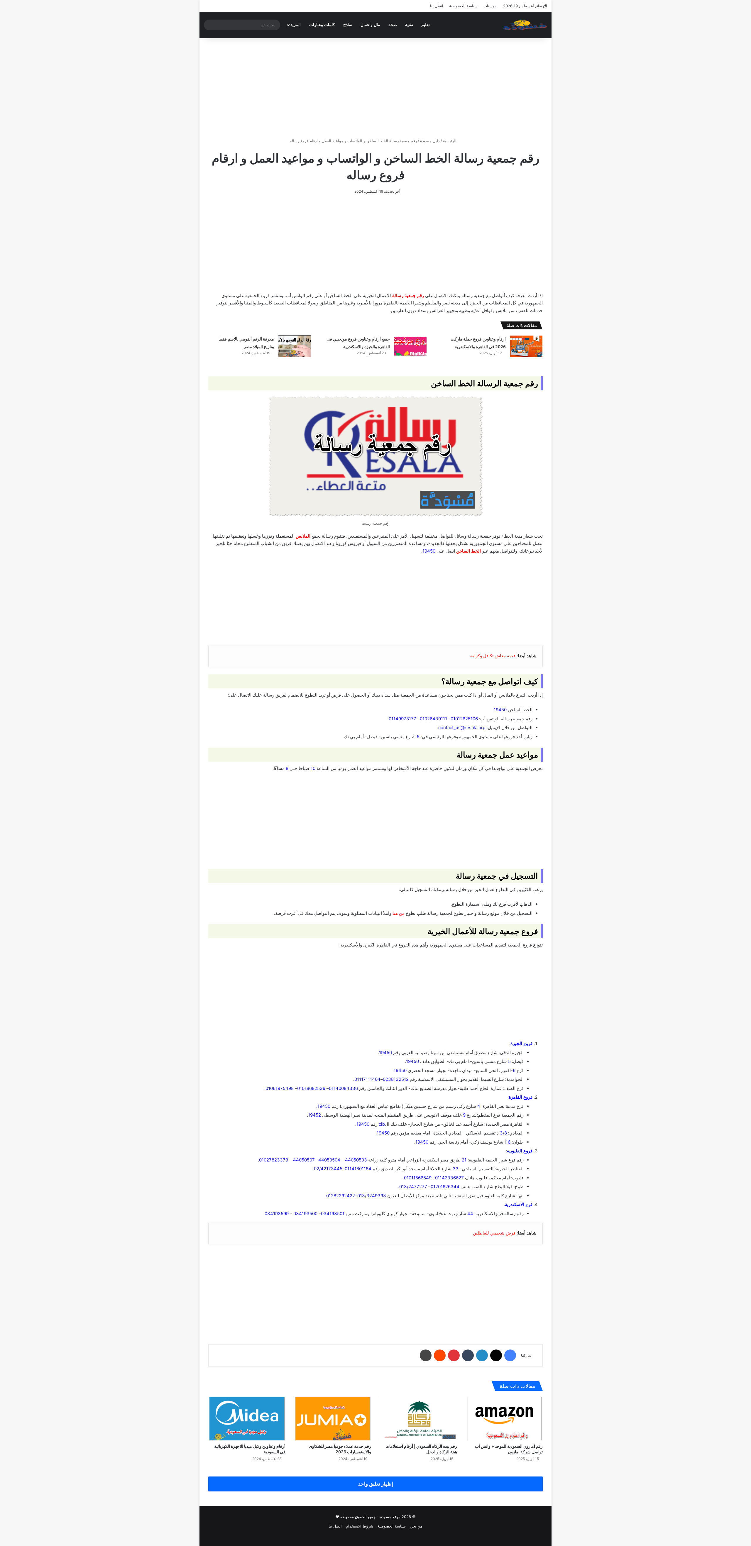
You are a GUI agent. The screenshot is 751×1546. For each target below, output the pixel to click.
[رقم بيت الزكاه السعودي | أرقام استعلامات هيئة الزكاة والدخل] (418, 1418)
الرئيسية (450, 140)
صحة (392, 25)
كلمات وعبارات (322, 25)
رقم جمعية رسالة (408, 295)
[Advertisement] (375, 88)
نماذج (347, 25)
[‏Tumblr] (468, 1355)
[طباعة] (426, 1355)
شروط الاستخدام (359, 1526)
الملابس (303, 536)
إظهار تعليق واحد (375, 1484)
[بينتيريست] (454, 1355)
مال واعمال (370, 25)
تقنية (409, 25)
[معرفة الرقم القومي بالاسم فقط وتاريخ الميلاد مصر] (294, 346)
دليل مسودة (430, 140)
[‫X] (496, 1355)
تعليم (425, 25)
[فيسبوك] (510, 1355)
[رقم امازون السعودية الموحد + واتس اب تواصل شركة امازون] (504, 1418)
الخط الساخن (468, 551)
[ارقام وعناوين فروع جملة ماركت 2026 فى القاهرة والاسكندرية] (526, 346)
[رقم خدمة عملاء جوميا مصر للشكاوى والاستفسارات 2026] (332, 1418)
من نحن (416, 1526)
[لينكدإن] (482, 1355)
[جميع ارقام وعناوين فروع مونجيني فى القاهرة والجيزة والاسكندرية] (410, 346)
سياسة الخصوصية (463, 6)
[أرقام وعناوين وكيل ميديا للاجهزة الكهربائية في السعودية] (246, 1418)
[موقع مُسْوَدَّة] (525, 25)
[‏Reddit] (440, 1355)
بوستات (489, 6)
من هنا (399, 913)
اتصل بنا (436, 6)
